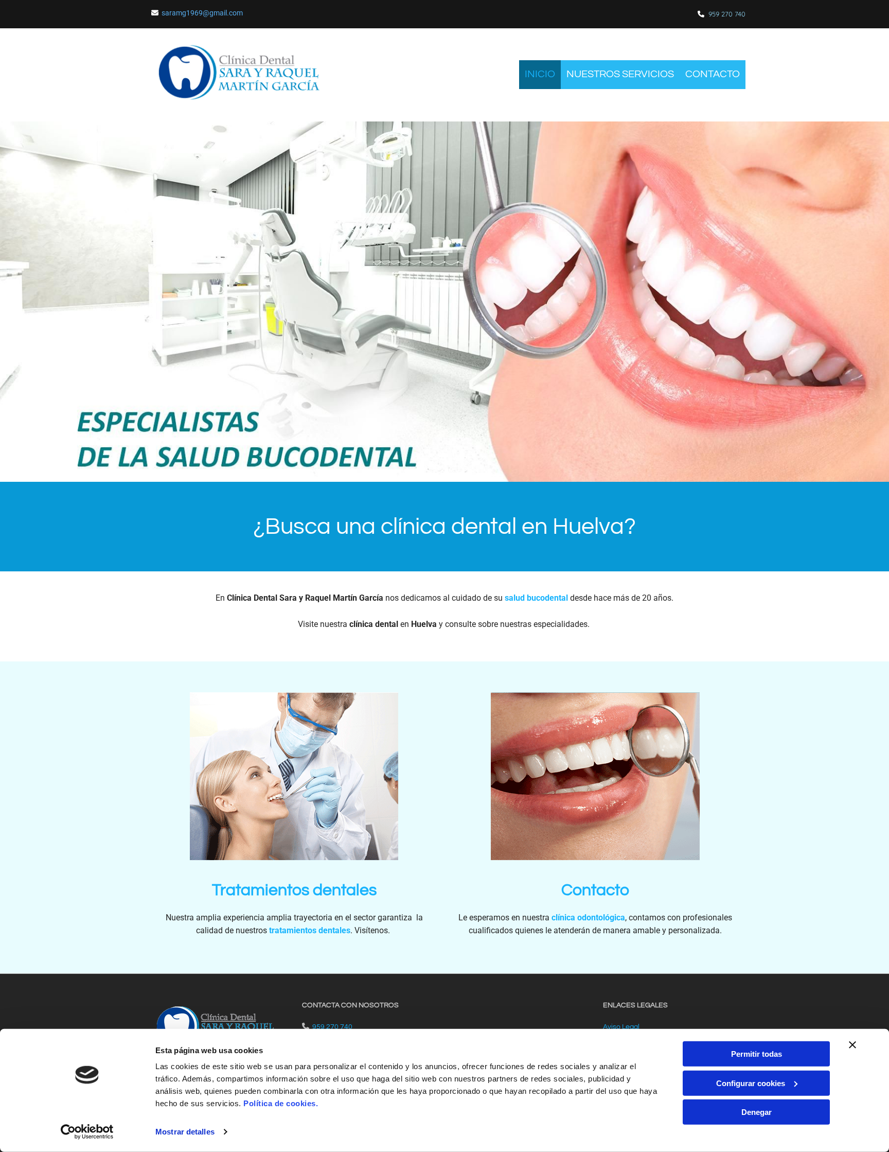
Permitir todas (756, 1054)
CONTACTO (712, 74)
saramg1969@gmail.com (202, 13)
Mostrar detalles (185, 1131)
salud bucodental (536, 598)
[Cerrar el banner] (852, 1045)
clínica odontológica (588, 917)
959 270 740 (726, 14)
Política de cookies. (280, 1103)
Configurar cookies (750, 1082)
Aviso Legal (621, 1027)
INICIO (540, 74)
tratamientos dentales (309, 930)
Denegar (756, 1112)
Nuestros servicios (620, 74)
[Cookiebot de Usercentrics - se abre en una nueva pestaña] (87, 1132)
